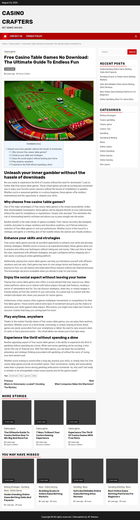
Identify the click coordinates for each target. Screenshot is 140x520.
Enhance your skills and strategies (26, 155)
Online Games (106, 155)
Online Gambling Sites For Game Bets (116, 99)
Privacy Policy (34, 36)
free (21, 376)
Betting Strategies (108, 115)
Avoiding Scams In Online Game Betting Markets (50, 494)
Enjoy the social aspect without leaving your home (33, 158)
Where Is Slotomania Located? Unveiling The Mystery (24, 384)
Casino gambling (107, 120)
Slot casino (105, 164)
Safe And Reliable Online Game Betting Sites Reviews (87, 494)
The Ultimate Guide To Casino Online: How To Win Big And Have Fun (16, 435)
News (102, 142)
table (34, 376)
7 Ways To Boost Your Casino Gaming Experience (48, 435)
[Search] (136, 36)
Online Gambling (107, 151)
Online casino (106, 146)
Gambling (104, 133)
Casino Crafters (24, 74)
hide (38, 144)
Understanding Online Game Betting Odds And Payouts (17, 497)
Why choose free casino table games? (28, 152)
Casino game (9, 52)
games (27, 376)
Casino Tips (105, 129)
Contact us (16, 36)
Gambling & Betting (108, 138)
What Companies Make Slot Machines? (74, 382)
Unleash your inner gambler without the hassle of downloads (34, 149)
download (13, 376)
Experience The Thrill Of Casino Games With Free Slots (80, 435)
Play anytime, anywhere (21, 161)
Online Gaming (106, 160)
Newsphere (78, 517)
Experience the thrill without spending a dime (30, 164)
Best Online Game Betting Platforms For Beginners (121, 494)
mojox (19, 505)
